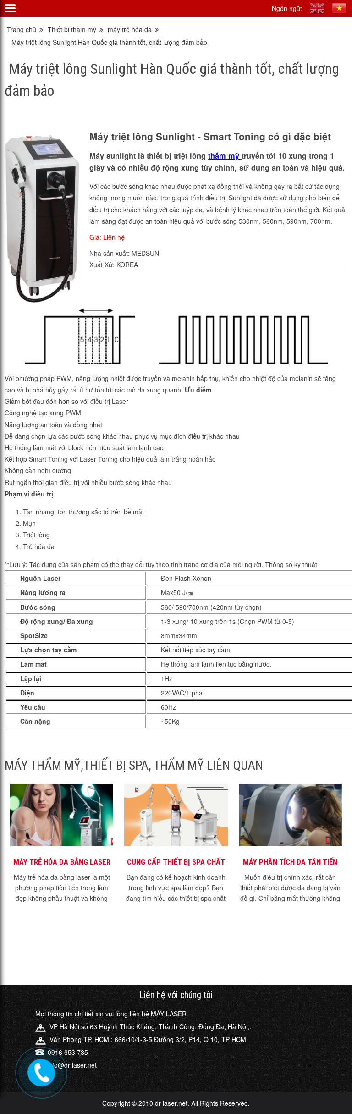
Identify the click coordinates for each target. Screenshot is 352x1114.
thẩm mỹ (225, 155)
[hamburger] (10, 8)
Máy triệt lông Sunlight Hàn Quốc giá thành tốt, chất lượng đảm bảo (109, 42)
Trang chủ (21, 29)
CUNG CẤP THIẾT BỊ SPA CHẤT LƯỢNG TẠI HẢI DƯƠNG (176, 862)
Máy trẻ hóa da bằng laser (61, 861)
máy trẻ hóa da (130, 29)
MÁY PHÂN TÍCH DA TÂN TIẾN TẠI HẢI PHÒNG (290, 862)
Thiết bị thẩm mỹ (72, 29)
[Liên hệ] (39, 1070)
